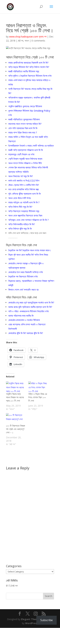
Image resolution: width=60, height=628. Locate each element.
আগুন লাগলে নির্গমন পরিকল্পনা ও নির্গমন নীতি (25, 163)
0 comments (38, 40)
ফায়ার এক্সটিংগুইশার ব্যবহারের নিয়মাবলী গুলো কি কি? (28, 62)
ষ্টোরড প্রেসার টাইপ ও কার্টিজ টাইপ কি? (23, 184)
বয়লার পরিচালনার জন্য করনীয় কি (21, 315)
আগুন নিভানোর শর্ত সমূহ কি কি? (20, 176)
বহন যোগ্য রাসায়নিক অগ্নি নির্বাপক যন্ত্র (23, 189)
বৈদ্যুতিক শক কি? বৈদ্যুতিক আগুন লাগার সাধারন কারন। (29, 250)
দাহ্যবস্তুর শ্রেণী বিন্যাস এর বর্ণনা (21, 154)
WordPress (31, 623)
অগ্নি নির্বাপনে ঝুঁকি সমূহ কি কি (20, 228)
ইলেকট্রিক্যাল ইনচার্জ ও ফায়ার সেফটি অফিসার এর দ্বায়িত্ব (31, 145)
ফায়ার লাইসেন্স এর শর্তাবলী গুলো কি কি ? (23, 202)
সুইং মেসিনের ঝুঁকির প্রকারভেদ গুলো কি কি (24, 193)
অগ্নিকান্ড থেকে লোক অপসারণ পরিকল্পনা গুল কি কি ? (28, 219)
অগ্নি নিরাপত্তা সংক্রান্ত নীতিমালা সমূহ (23, 211)
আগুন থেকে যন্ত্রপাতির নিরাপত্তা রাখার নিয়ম (25, 215)
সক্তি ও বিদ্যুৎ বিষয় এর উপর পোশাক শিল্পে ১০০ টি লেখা (37, 397)
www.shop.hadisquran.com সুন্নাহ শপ (27, 36)
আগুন (27, 40)
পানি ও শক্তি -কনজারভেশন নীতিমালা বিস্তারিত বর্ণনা (28, 311)
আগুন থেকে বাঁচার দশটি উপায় (19, 198)
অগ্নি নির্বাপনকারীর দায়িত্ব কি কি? (21, 224)
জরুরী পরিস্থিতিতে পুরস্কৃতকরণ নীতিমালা (24, 119)
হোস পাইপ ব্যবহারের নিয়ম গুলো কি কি (22, 128)
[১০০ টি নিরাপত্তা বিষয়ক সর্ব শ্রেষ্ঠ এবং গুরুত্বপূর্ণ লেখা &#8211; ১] (15, 418)
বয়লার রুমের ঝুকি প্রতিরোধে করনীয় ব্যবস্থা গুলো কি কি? (30, 306)
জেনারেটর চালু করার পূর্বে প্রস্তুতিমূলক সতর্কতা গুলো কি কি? (31, 302)
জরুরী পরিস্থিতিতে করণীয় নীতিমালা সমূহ (23, 71)
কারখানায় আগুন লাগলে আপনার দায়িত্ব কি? (24, 123)
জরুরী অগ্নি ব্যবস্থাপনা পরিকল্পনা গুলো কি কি (25, 150)
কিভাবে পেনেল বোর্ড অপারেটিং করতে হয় (23, 289)
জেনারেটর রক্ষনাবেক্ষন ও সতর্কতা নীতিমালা (24, 320)
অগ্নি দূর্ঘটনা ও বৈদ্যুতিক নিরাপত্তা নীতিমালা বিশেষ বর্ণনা (30, 75)
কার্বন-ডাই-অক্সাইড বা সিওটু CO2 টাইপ (23, 180)
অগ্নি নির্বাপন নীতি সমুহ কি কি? (20, 206)
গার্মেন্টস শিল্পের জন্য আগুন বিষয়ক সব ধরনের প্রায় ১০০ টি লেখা (15, 397)
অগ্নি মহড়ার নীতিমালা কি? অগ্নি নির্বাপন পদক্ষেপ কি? (28, 67)
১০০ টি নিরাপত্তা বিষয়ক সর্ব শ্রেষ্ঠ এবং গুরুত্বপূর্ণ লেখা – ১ (15, 429)
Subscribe (46, 620)
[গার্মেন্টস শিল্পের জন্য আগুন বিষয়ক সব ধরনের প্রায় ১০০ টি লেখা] (15, 386)
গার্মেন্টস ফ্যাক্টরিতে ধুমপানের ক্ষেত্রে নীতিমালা (25, 106)
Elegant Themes (31, 619)
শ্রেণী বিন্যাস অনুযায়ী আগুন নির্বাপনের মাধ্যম (25, 158)
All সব (20, 40)
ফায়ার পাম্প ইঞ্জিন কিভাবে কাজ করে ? (22, 132)
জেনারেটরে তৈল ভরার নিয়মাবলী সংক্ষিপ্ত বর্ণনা (25, 272)
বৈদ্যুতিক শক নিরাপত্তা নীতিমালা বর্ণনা (23, 276)
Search (48, 596)
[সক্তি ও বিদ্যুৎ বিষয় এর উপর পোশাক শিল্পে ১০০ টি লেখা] (37, 386)
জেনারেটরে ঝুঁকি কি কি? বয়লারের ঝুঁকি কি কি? (25, 333)
